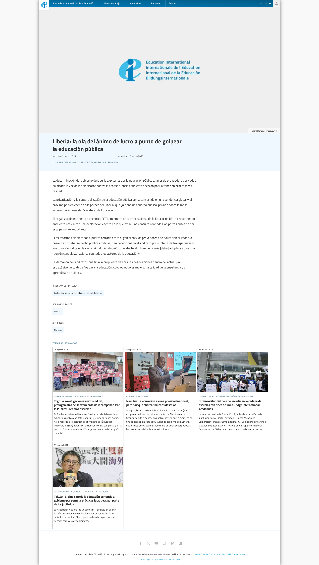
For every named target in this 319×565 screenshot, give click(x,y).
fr (266, 3)
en (261, 3)
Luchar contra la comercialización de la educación (78, 292)
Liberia (57, 311)
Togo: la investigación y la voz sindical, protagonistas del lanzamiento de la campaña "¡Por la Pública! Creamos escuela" (88, 392)
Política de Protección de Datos (165, 559)
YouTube (156, 543)
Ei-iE (44, 5)
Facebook (140, 543)
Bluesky (172, 543)
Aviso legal (146, 559)
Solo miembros (276, 3)
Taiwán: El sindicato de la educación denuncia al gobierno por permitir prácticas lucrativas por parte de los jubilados (88, 483)
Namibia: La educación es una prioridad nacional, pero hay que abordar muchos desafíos (160, 390)
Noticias (58, 329)
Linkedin (180, 543)
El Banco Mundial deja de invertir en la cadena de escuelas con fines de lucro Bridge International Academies (232, 390)
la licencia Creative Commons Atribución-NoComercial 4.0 (218, 554)
